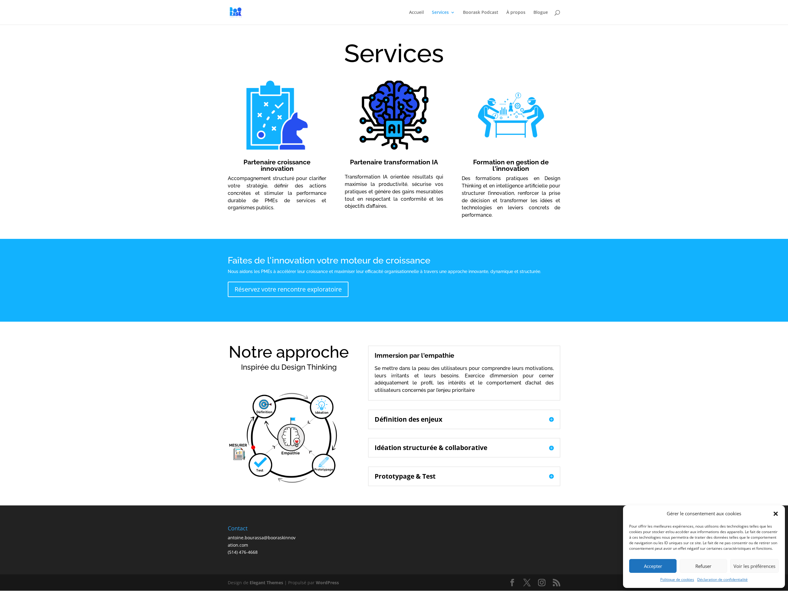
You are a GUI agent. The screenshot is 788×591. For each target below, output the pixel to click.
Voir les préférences (754, 566)
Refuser (703, 566)
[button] (776, 514)
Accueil (416, 12)
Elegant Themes (266, 582)
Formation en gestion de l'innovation (511, 165)
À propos (515, 12)
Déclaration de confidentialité (722, 579)
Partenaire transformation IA (394, 162)
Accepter (653, 566)
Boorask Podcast (480, 12)
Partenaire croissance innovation (277, 165)
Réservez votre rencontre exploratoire (288, 289)
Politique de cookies (677, 579)
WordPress (327, 582)
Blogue (540, 12)
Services (440, 12)
